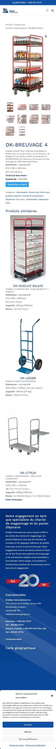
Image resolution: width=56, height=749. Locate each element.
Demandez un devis (17, 184)
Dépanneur (10, 199)
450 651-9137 (17, 624)
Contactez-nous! (13, 639)
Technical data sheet (16, 175)
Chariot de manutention (32, 196)
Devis (8, 203)
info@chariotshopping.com (18, 614)
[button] (52, 695)
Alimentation (20, 28)
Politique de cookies (16, 745)
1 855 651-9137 (24, 621)
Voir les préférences (28, 739)
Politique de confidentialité (35, 745)
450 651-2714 (17, 632)
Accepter (28, 724)
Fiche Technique (14, 499)
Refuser (28, 732)
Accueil (9, 24)
